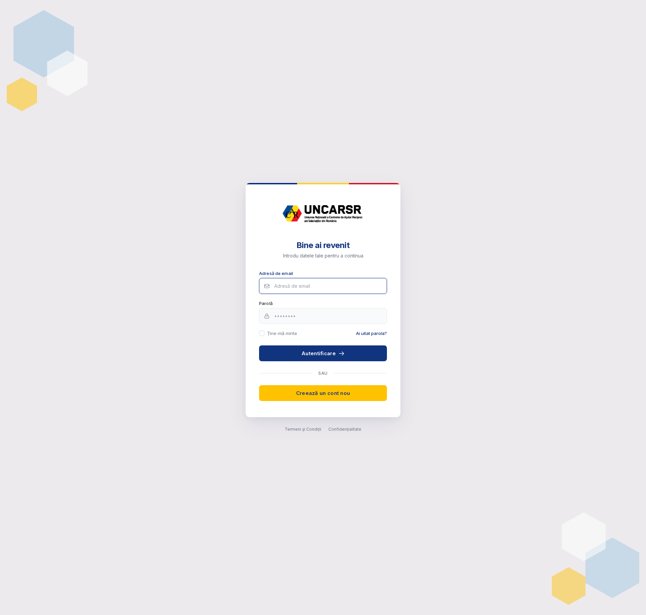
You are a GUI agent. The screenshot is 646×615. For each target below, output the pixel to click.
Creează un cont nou (323, 393)
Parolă (266, 303)
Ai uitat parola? (371, 333)
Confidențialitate (344, 429)
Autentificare (318, 353)
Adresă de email (276, 273)
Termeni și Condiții (303, 429)
